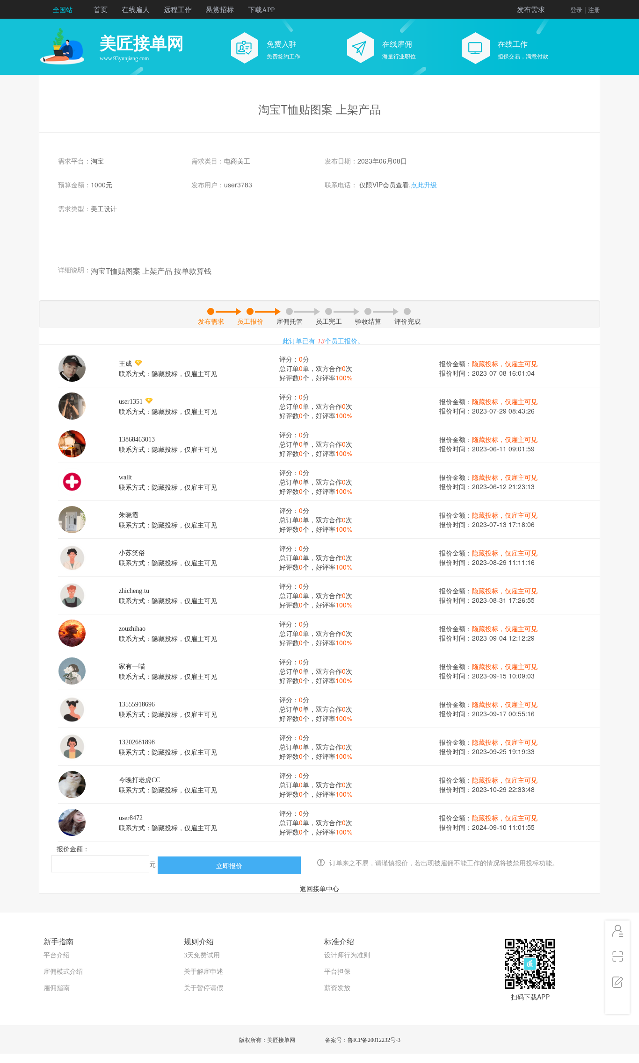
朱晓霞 (128, 515)
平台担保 (337, 971)
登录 (576, 10)
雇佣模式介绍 (63, 971)
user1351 (131, 401)
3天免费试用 (202, 955)
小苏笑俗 (132, 552)
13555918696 (137, 704)
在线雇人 (136, 10)
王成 (125, 363)
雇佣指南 (57, 988)
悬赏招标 (220, 10)
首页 (101, 10)
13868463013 (137, 439)
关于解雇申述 (203, 971)
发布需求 (531, 10)
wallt (125, 477)
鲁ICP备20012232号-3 (374, 1040)
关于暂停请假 (203, 988)
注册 (594, 10)
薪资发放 (337, 988)
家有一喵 (132, 666)
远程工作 (178, 10)
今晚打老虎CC (139, 780)
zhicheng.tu (134, 590)
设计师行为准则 (347, 955)
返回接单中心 (319, 888)
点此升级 (424, 185)
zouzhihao (132, 628)
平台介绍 (57, 955)
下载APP (261, 10)
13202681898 (137, 742)
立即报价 (229, 865)
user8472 (131, 817)
